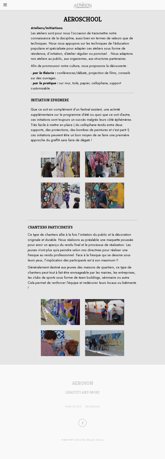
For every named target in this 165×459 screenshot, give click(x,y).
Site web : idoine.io (95, 440)
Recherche (93, 406)
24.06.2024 (79, 440)
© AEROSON (67, 440)
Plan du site (73, 406)
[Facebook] (82, 423)
